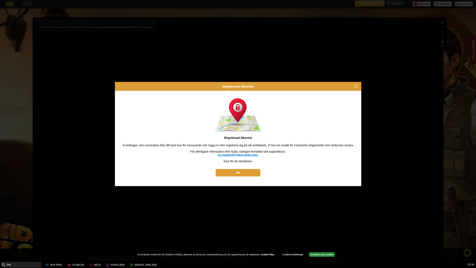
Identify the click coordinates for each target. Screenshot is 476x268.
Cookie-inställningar (292, 254)
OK (238, 172)
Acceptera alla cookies (321, 254)
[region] (238, 255)
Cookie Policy (267, 254)
